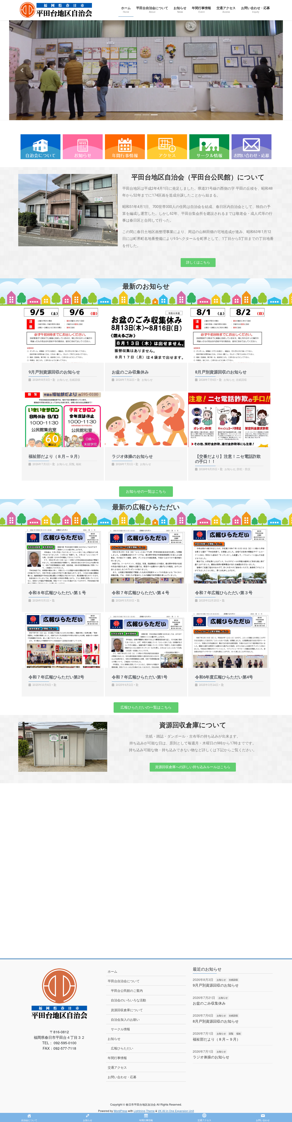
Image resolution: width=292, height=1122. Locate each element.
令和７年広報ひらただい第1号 (139, 677)
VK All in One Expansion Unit (176, 1111)
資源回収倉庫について (127, 1010)
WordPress (120, 1111)
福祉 (78, 464)
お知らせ (62, 379)
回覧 (72, 464)
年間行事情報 (117, 1057)
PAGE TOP (280, 1084)
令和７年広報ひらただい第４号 (140, 592)
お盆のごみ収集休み (130, 372)
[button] (22, 70)
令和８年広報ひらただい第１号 (57, 592)
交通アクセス (117, 1067)
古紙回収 (74, 379)
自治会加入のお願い (125, 1019)
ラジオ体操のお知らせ (132, 456)
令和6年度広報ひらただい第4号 (224, 677)
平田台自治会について (124, 981)
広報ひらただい (122, 1048)
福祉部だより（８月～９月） (55, 456)
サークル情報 (120, 1029)
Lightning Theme (144, 1111)
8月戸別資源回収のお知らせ (221, 372)
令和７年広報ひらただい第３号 (224, 592)
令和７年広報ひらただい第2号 (56, 677)
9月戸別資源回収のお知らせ (54, 372)
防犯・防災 (243, 469)
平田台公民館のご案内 (127, 990)
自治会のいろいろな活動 (128, 1000)
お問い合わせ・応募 (122, 1077)
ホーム (112, 971)
